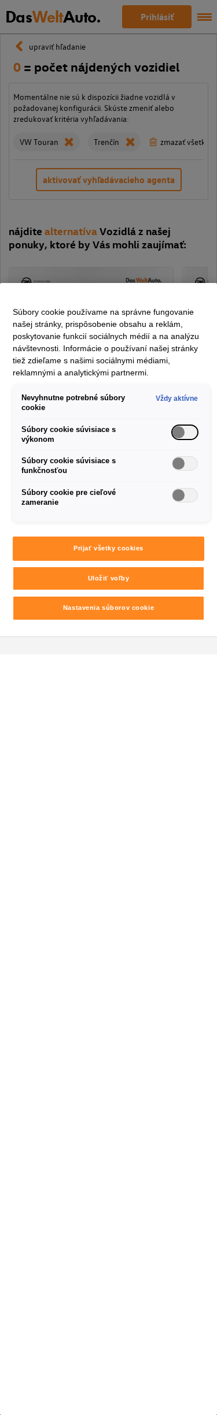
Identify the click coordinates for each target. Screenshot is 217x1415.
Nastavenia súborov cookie (108, 607)
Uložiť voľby (109, 578)
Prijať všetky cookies (108, 548)
